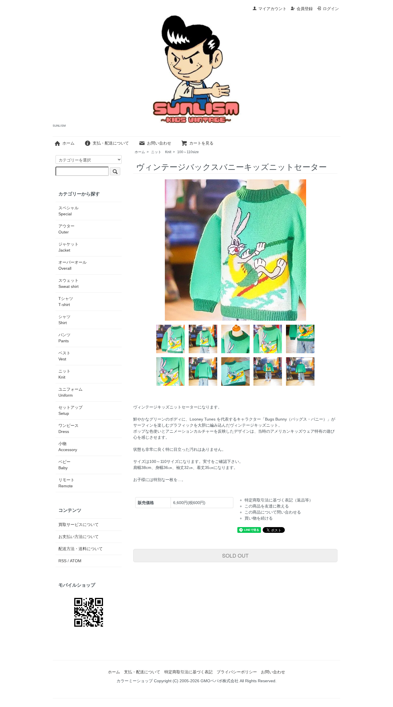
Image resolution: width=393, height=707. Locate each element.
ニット (161, 152)
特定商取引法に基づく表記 (188, 672)
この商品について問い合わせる (273, 512)
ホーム (68, 143)
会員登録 (305, 8)
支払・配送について (111, 143)
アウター (66, 229)
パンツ (64, 337)
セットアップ (70, 410)
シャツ (64, 319)
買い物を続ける (259, 518)
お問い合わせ (159, 143)
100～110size (188, 152)
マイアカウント (272, 8)
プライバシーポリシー (237, 672)
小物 (67, 446)
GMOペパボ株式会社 (220, 681)
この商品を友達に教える (267, 506)
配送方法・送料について (80, 548)
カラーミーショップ (135, 681)
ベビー (64, 464)
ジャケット (68, 247)
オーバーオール (72, 265)
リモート (66, 483)
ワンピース (68, 428)
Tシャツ (65, 301)
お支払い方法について (78, 536)
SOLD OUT (235, 555)
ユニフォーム (70, 392)
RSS (62, 560)
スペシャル (68, 211)
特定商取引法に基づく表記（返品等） (279, 500)
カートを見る (201, 143)
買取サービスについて (78, 524)
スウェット (68, 283)
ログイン (331, 8)
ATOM (75, 560)
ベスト (64, 356)
